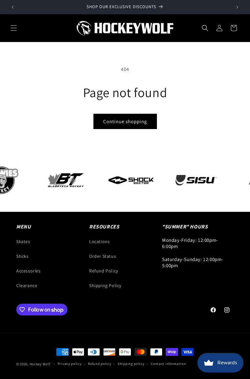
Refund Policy (103, 271)
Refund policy (99, 363)
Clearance (26, 285)
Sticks (22, 256)
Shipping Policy (105, 285)
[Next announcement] (237, 7)
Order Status (102, 256)
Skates (23, 241)
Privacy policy (70, 363)
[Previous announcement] (13, 7)
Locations (99, 241)
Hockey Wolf (40, 364)
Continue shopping (125, 121)
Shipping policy (131, 363)
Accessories (28, 271)
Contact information (168, 363)
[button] (14, 28)
